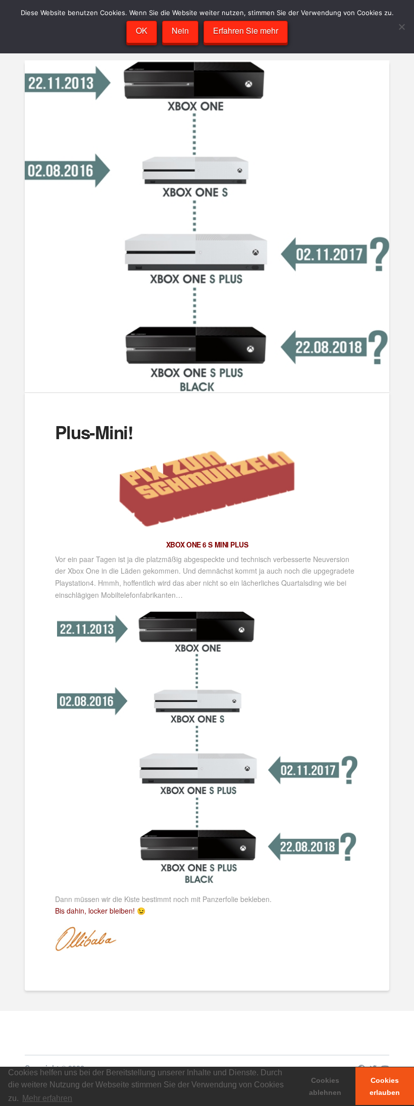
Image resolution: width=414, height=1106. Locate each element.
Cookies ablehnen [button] (325, 1086)
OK (141, 30)
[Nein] (401, 27)
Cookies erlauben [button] (385, 1086)
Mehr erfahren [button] (47, 1098)
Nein (180, 30)
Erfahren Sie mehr (245, 30)
